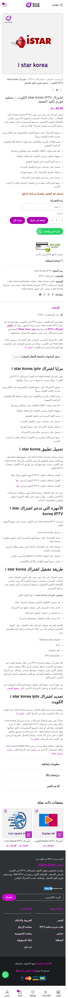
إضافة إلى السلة (37, 220)
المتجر (49, 79)
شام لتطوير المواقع (26, 970)
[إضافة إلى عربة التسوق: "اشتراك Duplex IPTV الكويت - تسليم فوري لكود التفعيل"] (59, 834)
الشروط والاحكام (23, 920)
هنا (12, 475)
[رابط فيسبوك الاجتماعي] (53, 294)
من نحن (28, 946)
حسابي (60, 933)
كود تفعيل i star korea (32, 288)
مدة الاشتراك (56, 200)
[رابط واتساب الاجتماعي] (44, 294)
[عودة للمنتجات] (57, 90)
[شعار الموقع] (32, 4)
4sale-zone (43, 963)
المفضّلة (59, 940)
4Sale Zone (47, 865)
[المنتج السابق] (61, 90)
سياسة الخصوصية (23, 933)
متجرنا (33, 749)
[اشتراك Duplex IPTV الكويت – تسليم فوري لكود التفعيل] (48, 823)
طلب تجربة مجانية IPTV (51, 927)
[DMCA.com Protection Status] (53, 888)
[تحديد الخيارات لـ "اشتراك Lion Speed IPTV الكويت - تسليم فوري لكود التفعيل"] (28, 834)
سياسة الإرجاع (25, 927)
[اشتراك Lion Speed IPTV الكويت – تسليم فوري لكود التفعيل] (17, 823)
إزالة (59, 213)
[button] (5, 974)
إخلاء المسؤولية (24, 940)
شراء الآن (17, 220)
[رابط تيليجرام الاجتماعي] (40, 294)
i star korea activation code (22, 281)
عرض (17, 357)
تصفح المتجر (13, 688)
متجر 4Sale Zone (27, 329)
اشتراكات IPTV (36, 79)
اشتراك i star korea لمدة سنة (25, 285)
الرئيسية (59, 79)
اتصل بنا (29, 347)
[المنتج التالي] (53, 90)
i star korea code (45, 281)
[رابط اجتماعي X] (48, 294)
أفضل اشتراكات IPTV (52, 285)
